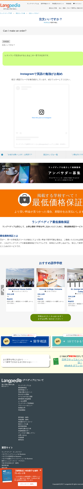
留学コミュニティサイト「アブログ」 (14, 461)
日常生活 (47, 22)
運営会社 (21, 439)
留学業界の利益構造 (24, 399)
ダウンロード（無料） (27, 484)
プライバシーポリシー (25, 405)
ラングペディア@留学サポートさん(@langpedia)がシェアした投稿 (37, 144)
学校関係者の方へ (24, 431)
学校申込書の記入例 (24, 428)
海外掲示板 (5, 465)
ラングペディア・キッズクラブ (11, 452)
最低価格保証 (22, 387)
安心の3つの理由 (23, 394)
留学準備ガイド (45, 3)
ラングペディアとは (33, 3)
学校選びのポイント (58, 3)
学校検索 (68, 3)
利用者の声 (21, 408)
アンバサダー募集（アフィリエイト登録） (31, 433)
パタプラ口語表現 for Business (11, 456)
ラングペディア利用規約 (26, 403)
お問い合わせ (22, 435)
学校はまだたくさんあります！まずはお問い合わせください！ (50, 317)
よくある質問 (22, 401)
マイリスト (78, 3)
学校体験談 (21, 410)
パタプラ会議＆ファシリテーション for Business (17, 458)
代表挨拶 (21, 437)
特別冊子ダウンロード (25, 422)
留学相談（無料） (24, 417)
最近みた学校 (53, 8)
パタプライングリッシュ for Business (14, 454)
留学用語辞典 (22, 426)
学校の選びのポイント (25, 392)
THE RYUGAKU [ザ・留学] (10, 463)
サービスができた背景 (25, 396)
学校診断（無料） (24, 419)
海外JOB (4, 467)
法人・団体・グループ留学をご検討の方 (71, 8)
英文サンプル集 (23, 424)
